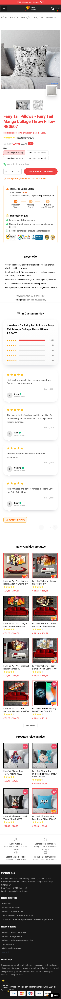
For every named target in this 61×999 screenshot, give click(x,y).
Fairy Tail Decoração (20, 17)
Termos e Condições (11, 907)
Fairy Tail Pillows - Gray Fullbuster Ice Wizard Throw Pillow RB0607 (44, 774)
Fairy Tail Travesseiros (45, 17)
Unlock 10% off (5, 986)
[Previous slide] (6, 59)
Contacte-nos (8, 944)
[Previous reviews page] (41, 527)
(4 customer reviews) (25, 138)
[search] (52, 8)
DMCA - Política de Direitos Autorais (17, 915)
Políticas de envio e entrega (14, 932)
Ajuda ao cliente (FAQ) (11, 948)
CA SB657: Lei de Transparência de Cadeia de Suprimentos (27, 919)
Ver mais (30, 725)
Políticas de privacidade (12, 911)
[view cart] (57, 8)
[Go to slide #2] (38, 105)
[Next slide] (55, 59)
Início (4, 17)
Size (5, 148)
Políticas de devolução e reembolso (17, 940)
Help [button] (56, 995)
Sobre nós (6, 903)
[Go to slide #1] (23, 105)
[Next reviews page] (55, 527)
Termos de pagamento (12, 936)
